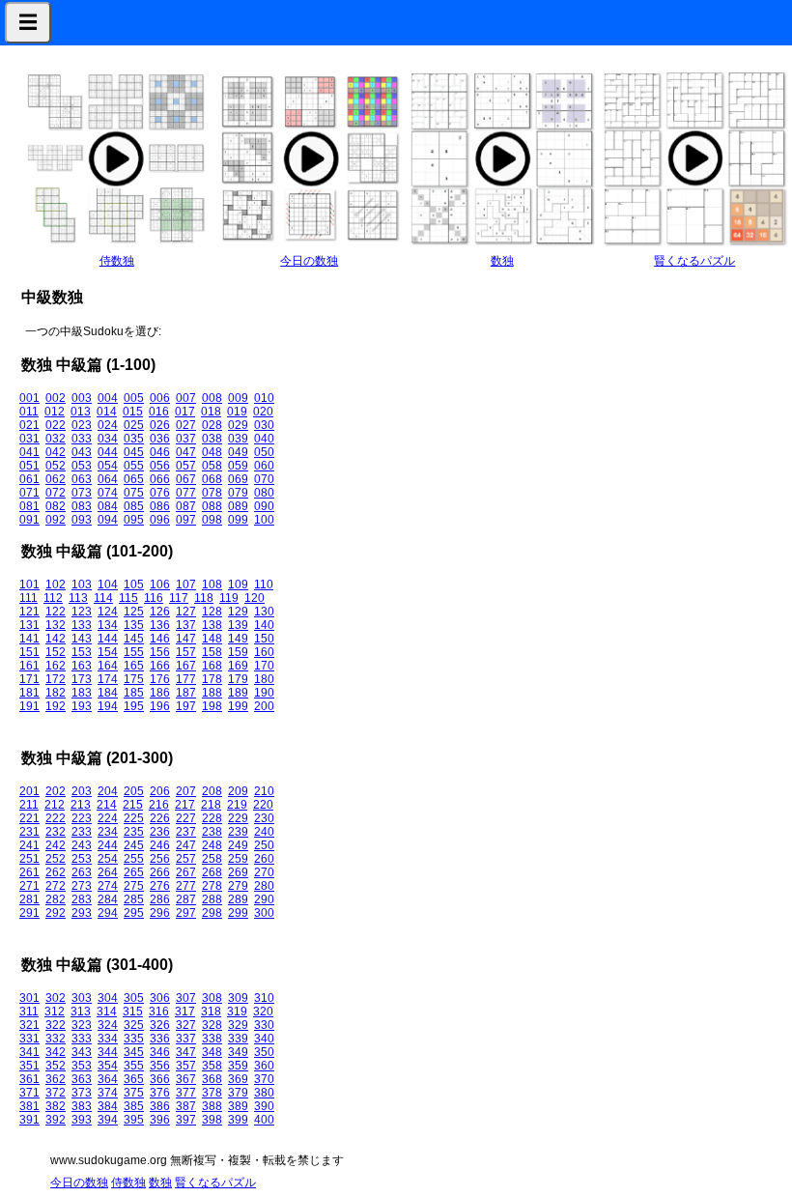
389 (238, 1106)
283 (81, 899)
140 (264, 625)
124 (108, 611)
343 (81, 1052)
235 (134, 832)
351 (29, 1065)
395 (134, 1119)
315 (133, 1011)
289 (238, 899)
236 (160, 832)
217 (185, 805)
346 (160, 1052)
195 (134, 706)
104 (108, 584)
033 (81, 438)
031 (29, 438)
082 (55, 506)
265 (134, 872)
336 (160, 1038)
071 (29, 492)
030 (264, 425)
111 (28, 598)
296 (160, 913)
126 (160, 611)
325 (134, 1025)
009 (238, 398)
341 (29, 1052)
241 (29, 845)
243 (81, 845)
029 (238, 425)
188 (212, 692)
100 (264, 520)
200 (264, 706)
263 (81, 872)
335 (134, 1038)
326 (160, 1025)
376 (160, 1092)
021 (29, 425)
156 (160, 652)
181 (29, 692)
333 (81, 1038)
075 (134, 492)
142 (55, 638)
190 (264, 692)
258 (212, 859)
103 (81, 584)
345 (134, 1052)
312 (54, 1011)
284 (108, 899)
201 (29, 791)
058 (212, 465)
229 (238, 818)
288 (212, 899)
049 (238, 452)
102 (55, 584)
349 (238, 1052)
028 (212, 425)
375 (134, 1092)
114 (103, 598)
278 (212, 886)
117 (178, 598)
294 (108, 913)
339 (238, 1038)
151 (29, 652)
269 (238, 872)
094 (108, 520)
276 (160, 886)
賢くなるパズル (694, 261)
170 (264, 665)
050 (264, 452)
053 (81, 465)
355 (134, 1065)
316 (159, 1011)
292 (55, 913)
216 (159, 805)
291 (29, 913)
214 (107, 805)
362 (55, 1079)
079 (238, 492)
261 (29, 872)
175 (134, 679)
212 (54, 805)
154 (108, 652)
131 (29, 625)
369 (238, 1079)
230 (264, 818)
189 (238, 692)
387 (186, 1106)
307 (186, 998)
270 (264, 872)
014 (107, 411)
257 (186, 859)
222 (55, 818)
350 (264, 1052)
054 (108, 465)
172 (55, 679)
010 (264, 398)
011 (29, 411)
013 (81, 411)
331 (29, 1038)
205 (134, 791)
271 (29, 886)
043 (81, 452)
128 (212, 611)
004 (108, 398)
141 (29, 638)
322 (55, 1025)
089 (238, 506)
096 (160, 520)
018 (211, 411)
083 (81, 506)
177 (186, 679)
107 (186, 584)
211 (29, 805)
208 (212, 791)
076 (160, 492)
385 (134, 1106)
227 (186, 818)
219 (237, 805)
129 (238, 611)
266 (160, 872)
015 (133, 411)
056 (160, 465)
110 (263, 584)
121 (29, 611)
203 (81, 791)
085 (134, 506)
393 (81, 1119)
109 (238, 584)
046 (160, 452)
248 (212, 845)
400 (264, 1119)
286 (160, 899)
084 (108, 506)
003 (81, 398)
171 (29, 679)
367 (186, 1079)
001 (29, 398)
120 (254, 598)
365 (134, 1079)
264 (108, 872)
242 (55, 845)
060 (264, 465)
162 (55, 665)
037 (186, 438)
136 (160, 625)
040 (264, 438)
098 (212, 520)
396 (160, 1119)
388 (212, 1106)
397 (186, 1119)
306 (160, 998)
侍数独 (116, 261)
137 (186, 625)
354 (108, 1065)
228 (212, 818)
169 (238, 665)
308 (212, 998)
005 (134, 398)
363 (81, 1079)
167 (186, 665)
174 (108, 679)
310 (264, 998)
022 (55, 425)
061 (29, 479)
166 (160, 665)
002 (55, 398)
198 (212, 706)
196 (160, 706)
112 (53, 598)
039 (238, 438)
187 (186, 692)
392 (55, 1119)
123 (81, 611)
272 (55, 886)
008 (212, 398)
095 (134, 520)
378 (212, 1092)
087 (186, 506)
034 (108, 438)
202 (55, 791)
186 (160, 692)
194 (108, 706)
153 (81, 652)
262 (55, 872)
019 (237, 411)
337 (186, 1038)
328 (212, 1025)
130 (264, 611)
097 (186, 520)
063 (81, 479)
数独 (502, 261)
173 (81, 679)
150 (264, 638)
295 (134, 913)
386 (160, 1106)
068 (212, 479)
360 (264, 1065)
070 (264, 479)
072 (55, 492)
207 (186, 791)
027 (186, 425)
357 (186, 1065)
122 (55, 611)
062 (55, 479)
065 (134, 479)
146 (160, 638)
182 (55, 692)
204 (108, 791)
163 (81, 665)
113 (78, 598)
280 (264, 886)
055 (134, 465)
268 (212, 872)
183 (81, 692)
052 (55, 465)
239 (238, 832)
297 (186, 913)
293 (81, 913)
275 (134, 886)
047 (186, 452)
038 (212, 438)
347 (186, 1052)
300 (264, 913)
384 (108, 1106)
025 (134, 425)
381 (29, 1106)
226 (160, 818)
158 (212, 652)
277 (186, 886)
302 (55, 998)
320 (263, 1011)
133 (81, 625)
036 (160, 438)
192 (55, 706)
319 (237, 1011)
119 (229, 598)
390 (264, 1106)
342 (55, 1052)
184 (108, 692)
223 (81, 818)
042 (55, 452)
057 (186, 465)
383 (81, 1106)
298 (212, 913)
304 (108, 998)
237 (186, 832)
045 (134, 452)
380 (264, 1092)
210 (264, 791)
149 (238, 638)
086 (160, 506)
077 (186, 492)
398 (212, 1119)
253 (81, 859)
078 (212, 492)
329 (238, 1025)
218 (211, 805)
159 (238, 652)
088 (212, 506)
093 (81, 520)
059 (238, 465)
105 (134, 584)
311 (29, 1011)
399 (238, 1119)
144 (108, 638)
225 (134, 818)
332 (55, 1038)
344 (108, 1052)
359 (238, 1065)
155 (134, 652)
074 (108, 492)
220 (263, 805)
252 (55, 859)
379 (238, 1092)
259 (238, 859)
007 (186, 398)
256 (160, 859)
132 (55, 625)
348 (212, 1052)
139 (238, 625)
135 (134, 625)
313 (81, 1011)
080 (264, 492)
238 (212, 832)
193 (81, 706)
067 (186, 479)
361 (29, 1079)
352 (55, 1065)
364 (108, 1079)
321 (29, 1025)
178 (212, 679)
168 (212, 665)
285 (134, 899)
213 (81, 805)
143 (81, 638)
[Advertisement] (560, 681)
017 (185, 411)
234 (108, 832)
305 (134, 998)
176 (160, 679)
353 (81, 1065)
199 (238, 706)
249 (238, 845)
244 (108, 845)
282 (55, 899)
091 (29, 520)
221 (29, 818)
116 (153, 598)
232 (55, 832)
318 (211, 1011)
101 (29, 584)
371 (29, 1092)
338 (212, 1038)
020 (263, 411)
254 (108, 859)
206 (160, 791)
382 (55, 1106)
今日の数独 (309, 261)
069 (238, 479)
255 (134, 859)
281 (29, 899)
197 (186, 706)
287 (186, 899)
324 (108, 1025)
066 (160, 479)
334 (108, 1038)
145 (134, 638)
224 (108, 818)
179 (238, 679)
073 (81, 492)
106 (160, 584)
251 (29, 859)
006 (160, 398)
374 (108, 1092)
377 (186, 1092)
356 (160, 1065)
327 (186, 1025)
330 (264, 1025)
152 (55, 652)
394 (108, 1119)
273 (81, 886)
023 (81, 425)
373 (81, 1092)
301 (29, 998)
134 (108, 625)
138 (212, 625)
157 (186, 652)
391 (29, 1119)
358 (212, 1065)
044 (108, 452)
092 (55, 520)
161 (29, 665)
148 (212, 638)
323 (81, 1025)
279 (238, 886)
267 (186, 872)
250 (264, 845)
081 (29, 506)
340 (264, 1038)
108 (212, 584)
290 (264, 899)
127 (186, 611)
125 (134, 611)
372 (55, 1092)
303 (81, 998)
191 (29, 706)
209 (238, 791)
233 (81, 832)
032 (55, 438)
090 (264, 506)
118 (203, 598)
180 (264, 679)
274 (108, 886)
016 (159, 411)
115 (128, 598)
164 (108, 665)
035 (134, 438)
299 (238, 913)
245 (134, 845)
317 (185, 1011)
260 (264, 859)
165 (134, 665)
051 (29, 465)
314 (107, 1011)
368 (212, 1079)
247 (186, 845)
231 (29, 832)
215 (133, 805)
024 (108, 425)
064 (108, 479)
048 (212, 452)
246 (160, 845)
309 (238, 998)
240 (264, 832)
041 (29, 452)
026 (160, 425)
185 (134, 692)
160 (264, 652)
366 (160, 1079)
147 (186, 638)
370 (264, 1079)
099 (238, 520)
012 (54, 411)
